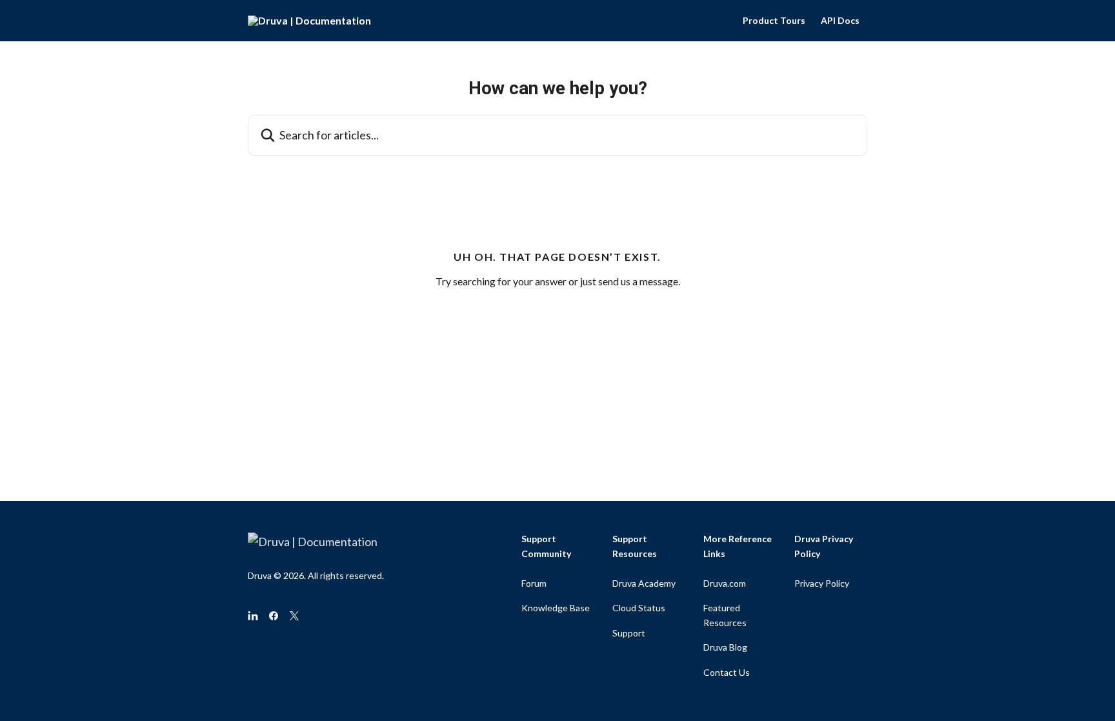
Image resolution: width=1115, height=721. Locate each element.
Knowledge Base (555, 607)
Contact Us (726, 672)
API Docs (840, 20)
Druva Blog (725, 647)
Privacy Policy (821, 583)
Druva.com (724, 583)
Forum (534, 583)
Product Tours (774, 20)
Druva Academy (644, 583)
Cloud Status (638, 607)
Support (628, 632)
